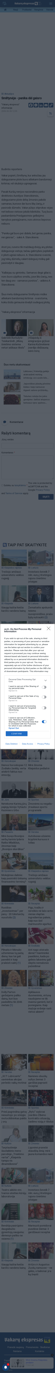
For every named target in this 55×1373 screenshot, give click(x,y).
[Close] (49, 629)
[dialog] (27, 686)
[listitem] (27, 680)
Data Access (27, 744)
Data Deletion (12, 744)
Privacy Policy (43, 744)
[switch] (44, 687)
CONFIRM (16, 734)
